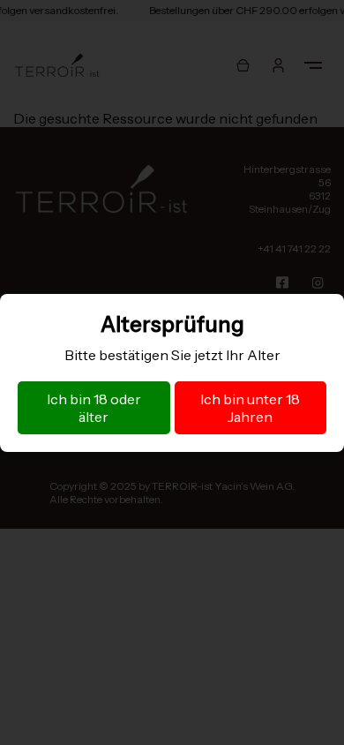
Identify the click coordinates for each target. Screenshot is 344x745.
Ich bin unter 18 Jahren (250, 407)
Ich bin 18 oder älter (94, 407)
